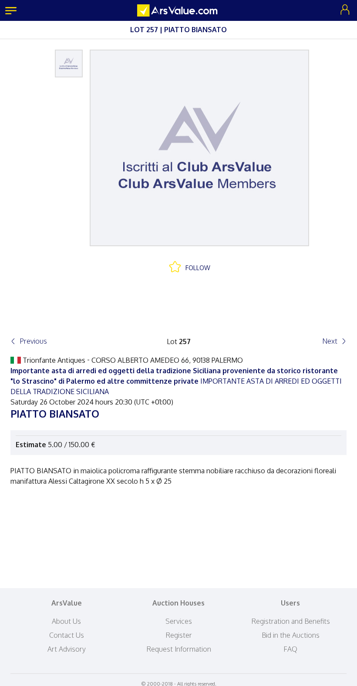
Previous (33, 341)
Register (178, 635)
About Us (66, 621)
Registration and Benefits (290, 621)
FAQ (290, 649)
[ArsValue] (178, 10)
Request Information (178, 649)
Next (329, 341)
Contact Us (66, 635)
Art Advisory (66, 649)
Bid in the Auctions (291, 635)
